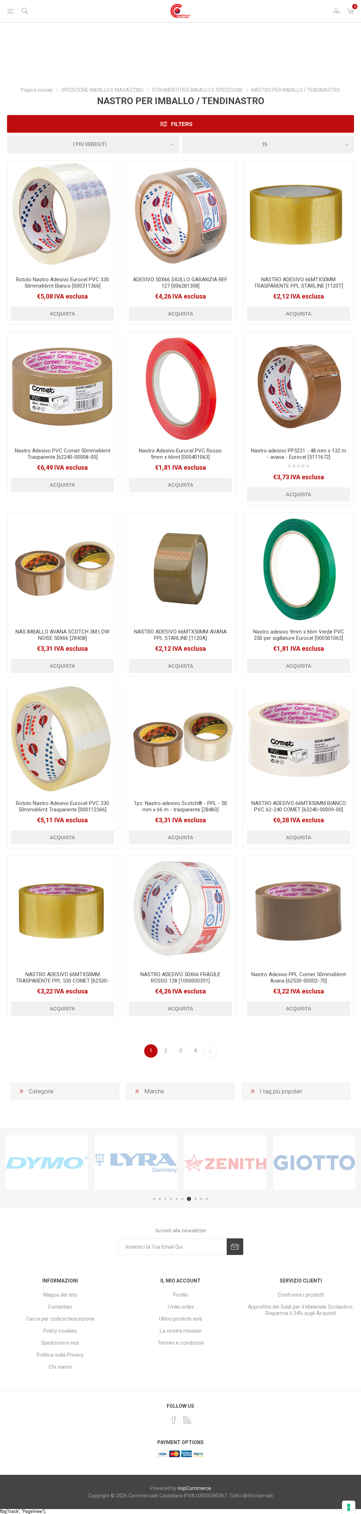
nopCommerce (194, 1488)
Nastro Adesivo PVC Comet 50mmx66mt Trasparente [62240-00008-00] (62, 453)
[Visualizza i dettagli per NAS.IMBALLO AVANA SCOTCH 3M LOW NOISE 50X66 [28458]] (62, 568)
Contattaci (60, 1307)
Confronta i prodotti (301, 1295)
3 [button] (165, 1199)
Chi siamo (60, 1367)
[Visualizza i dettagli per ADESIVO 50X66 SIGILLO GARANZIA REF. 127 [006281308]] (181, 216)
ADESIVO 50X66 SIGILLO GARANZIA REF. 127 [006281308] (180, 282)
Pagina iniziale (37, 90)
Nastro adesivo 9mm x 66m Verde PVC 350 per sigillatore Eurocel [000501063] (298, 635)
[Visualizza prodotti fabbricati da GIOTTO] (314, 1162)
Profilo (180, 1295)
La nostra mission (181, 1331)
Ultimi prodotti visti (180, 1319)
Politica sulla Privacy (60, 1355)
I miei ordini (180, 1307)
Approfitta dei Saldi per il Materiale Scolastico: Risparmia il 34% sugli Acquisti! (301, 1310)
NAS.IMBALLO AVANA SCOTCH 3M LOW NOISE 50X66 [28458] (62, 635)
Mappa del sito (60, 1295)
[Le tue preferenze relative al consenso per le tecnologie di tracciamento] (348, 1507)
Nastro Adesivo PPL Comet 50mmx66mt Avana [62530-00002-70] (298, 977)
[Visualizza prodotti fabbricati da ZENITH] (225, 1162)
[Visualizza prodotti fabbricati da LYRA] (136, 1162)
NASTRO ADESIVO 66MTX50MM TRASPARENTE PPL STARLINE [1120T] (298, 282)
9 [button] (201, 1199)
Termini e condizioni (181, 1343)
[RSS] (187, 1419)
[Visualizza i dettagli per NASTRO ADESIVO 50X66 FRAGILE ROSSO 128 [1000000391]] (181, 910)
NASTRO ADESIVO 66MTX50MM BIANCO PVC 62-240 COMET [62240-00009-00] (298, 806)
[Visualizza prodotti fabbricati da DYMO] (47, 1162)
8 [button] (196, 1199)
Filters (181, 124)
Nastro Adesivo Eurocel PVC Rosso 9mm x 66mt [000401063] (180, 453)
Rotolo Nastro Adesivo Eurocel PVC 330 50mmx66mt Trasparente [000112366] (62, 806)
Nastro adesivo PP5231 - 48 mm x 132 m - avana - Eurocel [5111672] (298, 453)
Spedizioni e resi (60, 1343)
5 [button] (177, 1199)
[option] (46, 1162)
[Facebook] (173, 1419)
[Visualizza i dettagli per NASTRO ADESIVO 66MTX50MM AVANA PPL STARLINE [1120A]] (181, 568)
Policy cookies (60, 1331)
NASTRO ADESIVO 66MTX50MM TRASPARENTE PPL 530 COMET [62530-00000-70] (62, 980)
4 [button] (171, 1199)
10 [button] (207, 1199)
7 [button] (189, 1199)
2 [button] (160, 1199)
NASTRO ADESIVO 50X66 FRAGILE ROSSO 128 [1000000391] (180, 977)
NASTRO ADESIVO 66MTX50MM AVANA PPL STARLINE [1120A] (180, 635)
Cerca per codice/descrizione (60, 1319)
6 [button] (182, 1199)
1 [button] (154, 1199)
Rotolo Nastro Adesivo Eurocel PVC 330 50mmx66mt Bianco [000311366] (62, 282)
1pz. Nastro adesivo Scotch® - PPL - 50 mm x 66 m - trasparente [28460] (180, 806)
